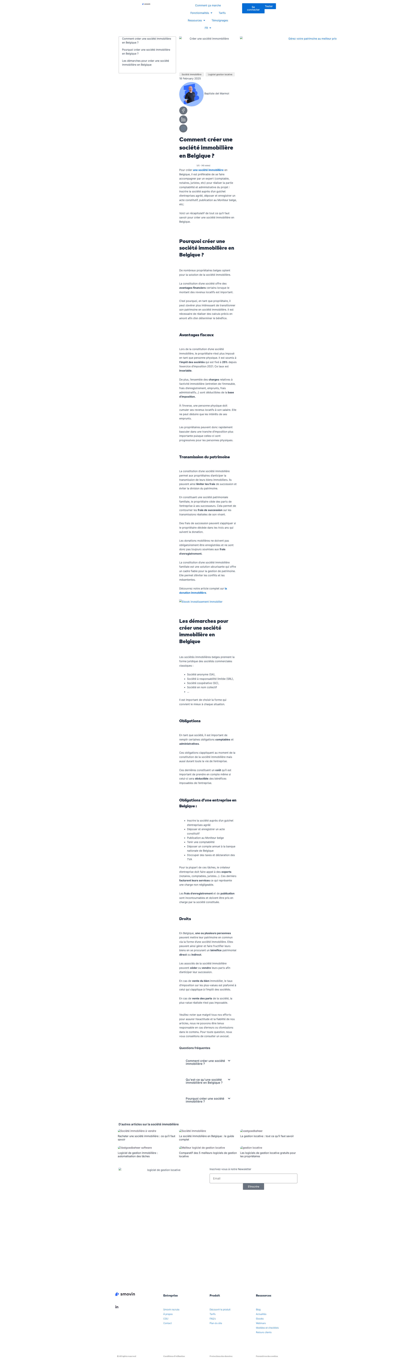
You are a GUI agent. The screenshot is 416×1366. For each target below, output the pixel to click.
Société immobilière (192, 74)
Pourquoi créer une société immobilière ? (205, 1100)
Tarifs (222, 12)
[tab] (208, 1062)
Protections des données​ (221, 1356)
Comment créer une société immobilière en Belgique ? (146, 40)
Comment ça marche (208, 5)
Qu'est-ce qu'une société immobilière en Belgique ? (204, 1081)
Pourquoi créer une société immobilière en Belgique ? (146, 51)
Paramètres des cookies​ (267, 1356)
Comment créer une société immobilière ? (205, 1062)
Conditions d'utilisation (174, 1356)
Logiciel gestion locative (220, 74)
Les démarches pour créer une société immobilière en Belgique (145, 62)
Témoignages (220, 20)
